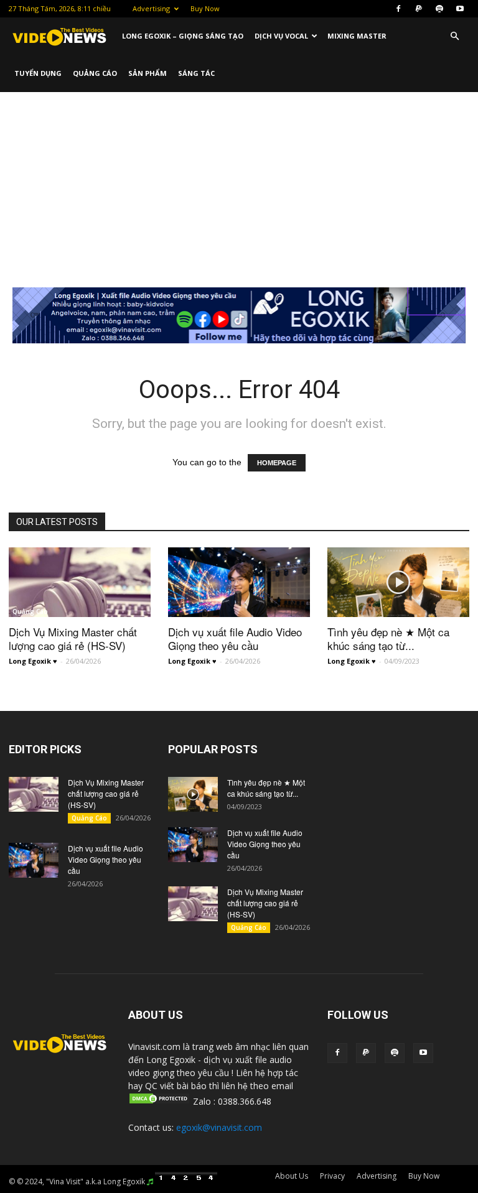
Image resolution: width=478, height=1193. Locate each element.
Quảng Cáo (95, 73)
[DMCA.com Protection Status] (159, 1101)
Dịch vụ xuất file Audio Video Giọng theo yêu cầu (235, 638)
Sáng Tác (196, 73)
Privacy (332, 1176)
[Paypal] (419, 8)
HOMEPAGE (276, 463)
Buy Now (205, 8)
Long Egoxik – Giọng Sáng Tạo (182, 35)
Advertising (151, 8)
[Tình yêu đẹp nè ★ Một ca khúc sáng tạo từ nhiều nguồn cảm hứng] (398, 582)
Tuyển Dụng (38, 73)
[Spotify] (439, 8)
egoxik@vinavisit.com (219, 1127)
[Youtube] (460, 8)
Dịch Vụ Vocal (281, 35)
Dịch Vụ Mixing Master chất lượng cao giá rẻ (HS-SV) (73, 638)
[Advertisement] (239, 185)
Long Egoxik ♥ (33, 661)
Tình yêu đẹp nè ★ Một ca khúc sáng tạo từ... (388, 638)
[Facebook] (398, 8)
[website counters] (186, 1181)
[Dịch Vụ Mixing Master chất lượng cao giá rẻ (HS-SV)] (80, 582)
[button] (454, 36)
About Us (291, 1176)
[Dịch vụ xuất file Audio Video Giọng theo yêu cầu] (239, 582)
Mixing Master (357, 35)
